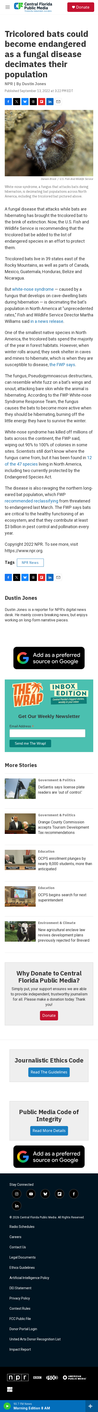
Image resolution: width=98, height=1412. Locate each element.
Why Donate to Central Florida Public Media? (49, 976)
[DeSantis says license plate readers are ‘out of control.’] (20, 788)
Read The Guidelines (49, 1072)
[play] (7, 1406)
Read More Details (49, 1130)
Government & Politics (56, 780)
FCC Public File (20, 1319)
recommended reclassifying (31, 500)
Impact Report (20, 1349)
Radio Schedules (22, 1227)
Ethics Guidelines (22, 1267)
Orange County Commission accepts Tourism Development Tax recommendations (63, 827)
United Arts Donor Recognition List (35, 1339)
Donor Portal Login (23, 1329)
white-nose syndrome (33, 289)
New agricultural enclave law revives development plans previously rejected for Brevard (63, 935)
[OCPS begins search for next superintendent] (20, 896)
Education (46, 851)
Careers (15, 1237)
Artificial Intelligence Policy (29, 1278)
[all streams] (91, 1406)
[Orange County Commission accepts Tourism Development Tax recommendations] (20, 823)
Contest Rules (20, 1308)
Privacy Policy (20, 1298)
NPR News (30, 563)
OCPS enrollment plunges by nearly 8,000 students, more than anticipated (65, 863)
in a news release (46, 321)
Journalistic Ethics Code (49, 1060)
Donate (82, 7)
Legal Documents (23, 1257)
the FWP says (62, 364)
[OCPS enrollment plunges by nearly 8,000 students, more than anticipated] (20, 860)
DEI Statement (20, 1288)
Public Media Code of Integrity (49, 1115)
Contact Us (18, 1247)
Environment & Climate (57, 923)
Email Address (22, 726)
